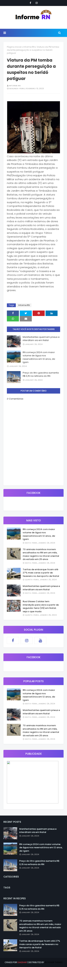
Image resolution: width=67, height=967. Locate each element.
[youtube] (40, 640)
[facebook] (30, 3)
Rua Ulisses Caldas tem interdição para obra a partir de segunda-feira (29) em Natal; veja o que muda (41, 606)
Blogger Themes (54, 962)
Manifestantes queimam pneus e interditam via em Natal (41, 338)
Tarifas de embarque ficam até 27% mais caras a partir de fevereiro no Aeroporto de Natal (41, 573)
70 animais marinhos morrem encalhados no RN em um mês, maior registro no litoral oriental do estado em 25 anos (41, 554)
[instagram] (36, 3)
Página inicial (14, 46)
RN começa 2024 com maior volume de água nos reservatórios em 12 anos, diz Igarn (39, 357)
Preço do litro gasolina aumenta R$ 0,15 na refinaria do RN (41, 374)
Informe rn (15, 85)
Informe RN (29, 46)
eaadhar (22, 962)
